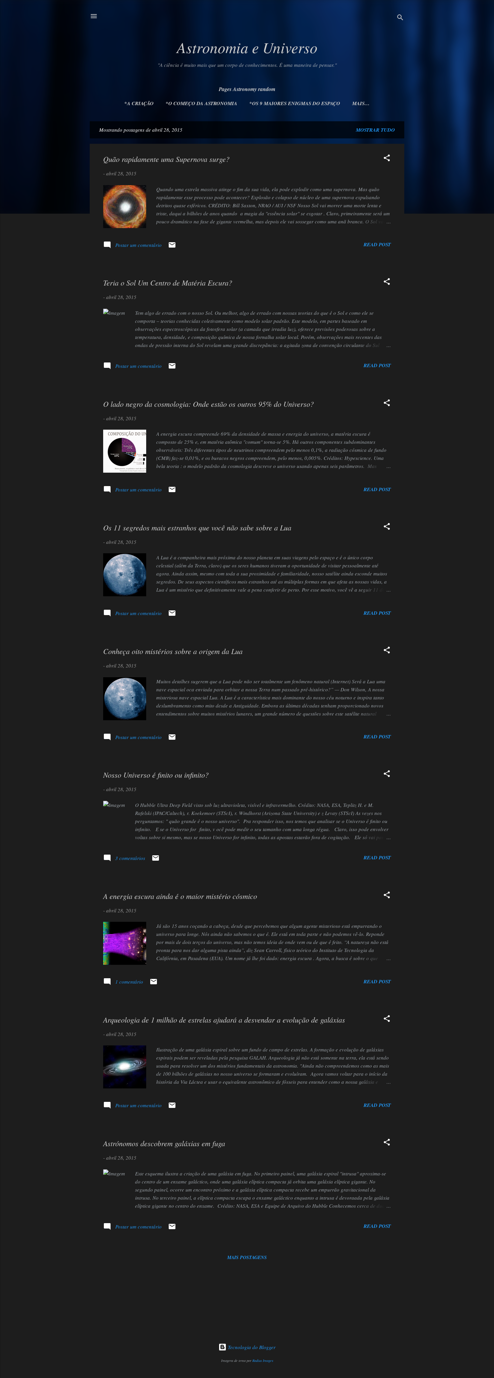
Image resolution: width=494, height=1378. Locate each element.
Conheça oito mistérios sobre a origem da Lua (173, 651)
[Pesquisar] (400, 18)
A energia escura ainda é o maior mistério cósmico (180, 896)
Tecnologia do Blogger (251, 1347)
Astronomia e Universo (247, 47)
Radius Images (262, 1360)
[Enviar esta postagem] (172, 247)
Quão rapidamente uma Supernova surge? (166, 159)
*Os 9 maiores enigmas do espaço (294, 103)
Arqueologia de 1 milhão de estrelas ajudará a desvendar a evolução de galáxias (224, 1020)
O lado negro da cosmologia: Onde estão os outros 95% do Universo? (208, 404)
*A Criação (139, 103)
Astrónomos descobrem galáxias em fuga (164, 1143)
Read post (377, 244)
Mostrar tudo (375, 129)
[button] (387, 159)
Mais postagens (247, 1257)
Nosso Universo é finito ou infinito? (156, 775)
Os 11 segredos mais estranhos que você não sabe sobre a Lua (197, 527)
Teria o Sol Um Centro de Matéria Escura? (167, 282)
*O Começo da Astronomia (201, 103)
